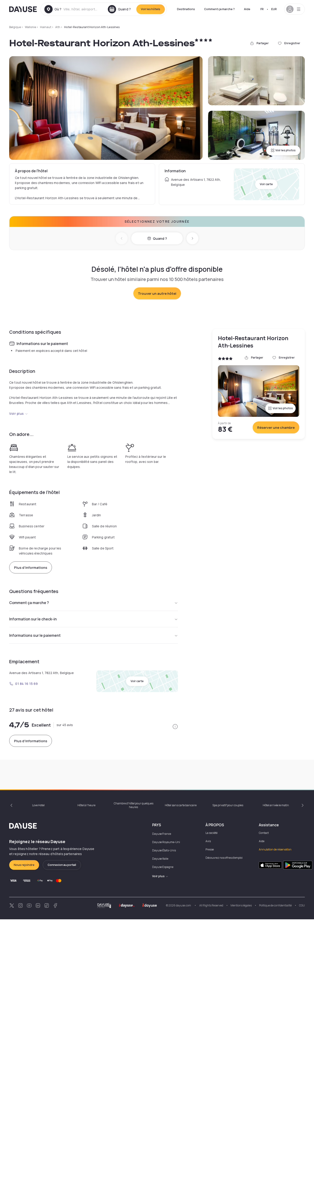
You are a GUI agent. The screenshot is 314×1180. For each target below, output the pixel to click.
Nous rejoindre (24, 865)
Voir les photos (285, 150)
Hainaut (45, 27)
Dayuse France (161, 834)
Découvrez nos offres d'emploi (224, 858)
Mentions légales (241, 905)
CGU (302, 905)
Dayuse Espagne (162, 867)
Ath (57, 27)
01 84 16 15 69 (26, 683)
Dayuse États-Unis (164, 850)
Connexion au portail (62, 865)
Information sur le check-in (33, 619)
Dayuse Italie (160, 859)
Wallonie (30, 27)
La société (211, 833)
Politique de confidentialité (275, 905)
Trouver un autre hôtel (157, 293)
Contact (264, 833)
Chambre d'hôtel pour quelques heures (133, 805)
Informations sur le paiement (35, 635)
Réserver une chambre (276, 427)
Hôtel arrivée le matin (276, 805)
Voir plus (16, 413)
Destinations (186, 9)
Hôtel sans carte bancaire (181, 805)
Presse (210, 849)
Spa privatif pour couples (227, 805)
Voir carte (266, 184)
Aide (247, 9)
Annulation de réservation (275, 849)
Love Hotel (38, 805)
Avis (208, 841)
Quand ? (160, 238)
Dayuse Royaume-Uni (166, 842)
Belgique (15, 27)
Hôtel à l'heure (86, 805)
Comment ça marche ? (219, 9)
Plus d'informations (30, 567)
